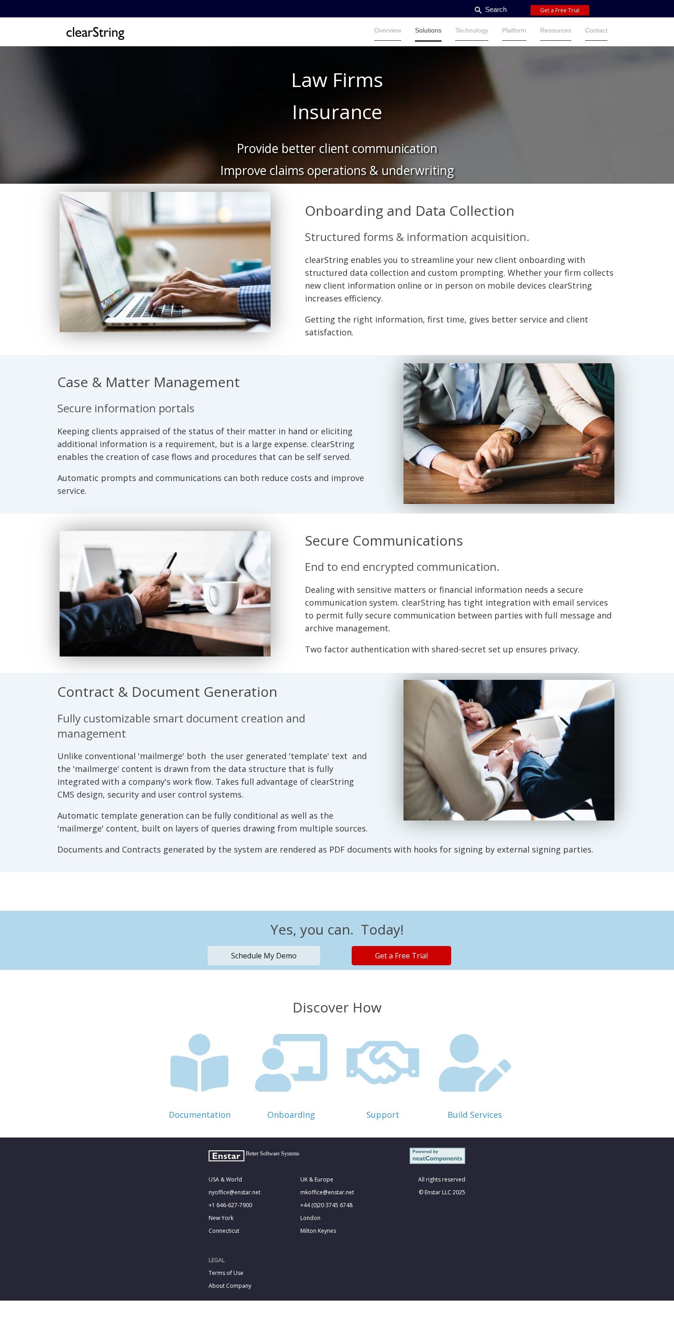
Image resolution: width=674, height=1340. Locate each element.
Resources (555, 30)
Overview (387, 30)
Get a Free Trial (560, 10)
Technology (471, 30)
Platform (514, 30)
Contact (596, 30)
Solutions (428, 30)
